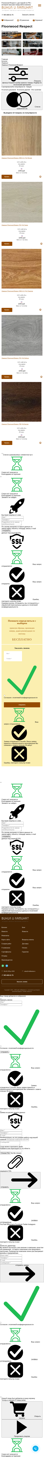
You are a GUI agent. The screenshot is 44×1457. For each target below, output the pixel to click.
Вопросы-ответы (28, 939)
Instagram (31, 1224)
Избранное (8, 20)
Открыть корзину (30, 1417)
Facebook (19, 1224)
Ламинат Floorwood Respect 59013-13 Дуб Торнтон (17, 291)
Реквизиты (5, 935)
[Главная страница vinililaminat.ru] (15, 922)
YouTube (3, 1224)
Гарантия (25, 952)
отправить (6, 531)
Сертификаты (6, 952)
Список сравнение (28, 107)
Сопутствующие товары (32, 35)
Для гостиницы (11, 43)
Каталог (4, 927)
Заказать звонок (28, 15)
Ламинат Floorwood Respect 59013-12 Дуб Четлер (17, 158)
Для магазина (11, 35)
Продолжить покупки (22, 1436)
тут (31, 991)
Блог (23, 927)
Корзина (38, 20)
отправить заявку (22, 1265)
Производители (7, 960)
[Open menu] (39, 5)
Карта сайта (6, 939)
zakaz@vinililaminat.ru (29, 971)
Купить (7, 176)
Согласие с (20, 697)
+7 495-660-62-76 (7, 15)
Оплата (24, 948)
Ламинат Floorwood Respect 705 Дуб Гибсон (15, 358)
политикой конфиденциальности (25, 697)
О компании (6, 948)
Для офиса (32, 52)
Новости (5, 931)
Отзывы (4, 956)
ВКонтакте (11, 1224)
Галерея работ (6, 944)
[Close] (2, 453)
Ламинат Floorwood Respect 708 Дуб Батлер (15, 424)
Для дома (11, 52)
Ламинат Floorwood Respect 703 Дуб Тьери (15, 225)
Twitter (25, 1224)
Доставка (25, 944)
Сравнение (24, 20)
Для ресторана (32, 43)
